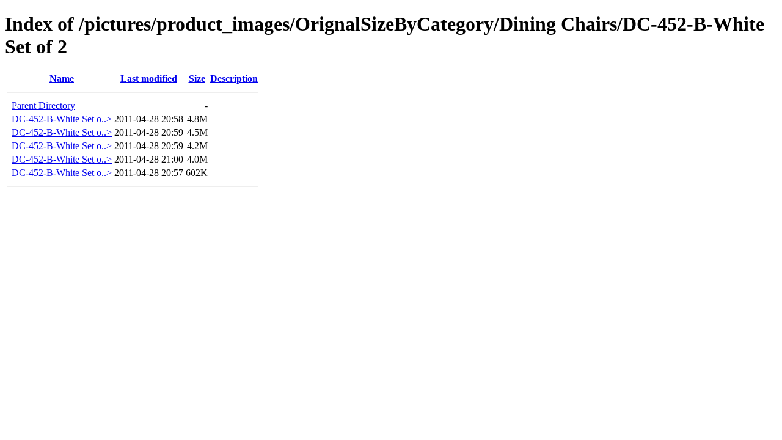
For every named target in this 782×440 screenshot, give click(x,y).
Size (197, 78)
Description (234, 78)
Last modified (148, 78)
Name (61, 78)
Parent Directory (43, 105)
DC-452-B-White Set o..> (62, 119)
